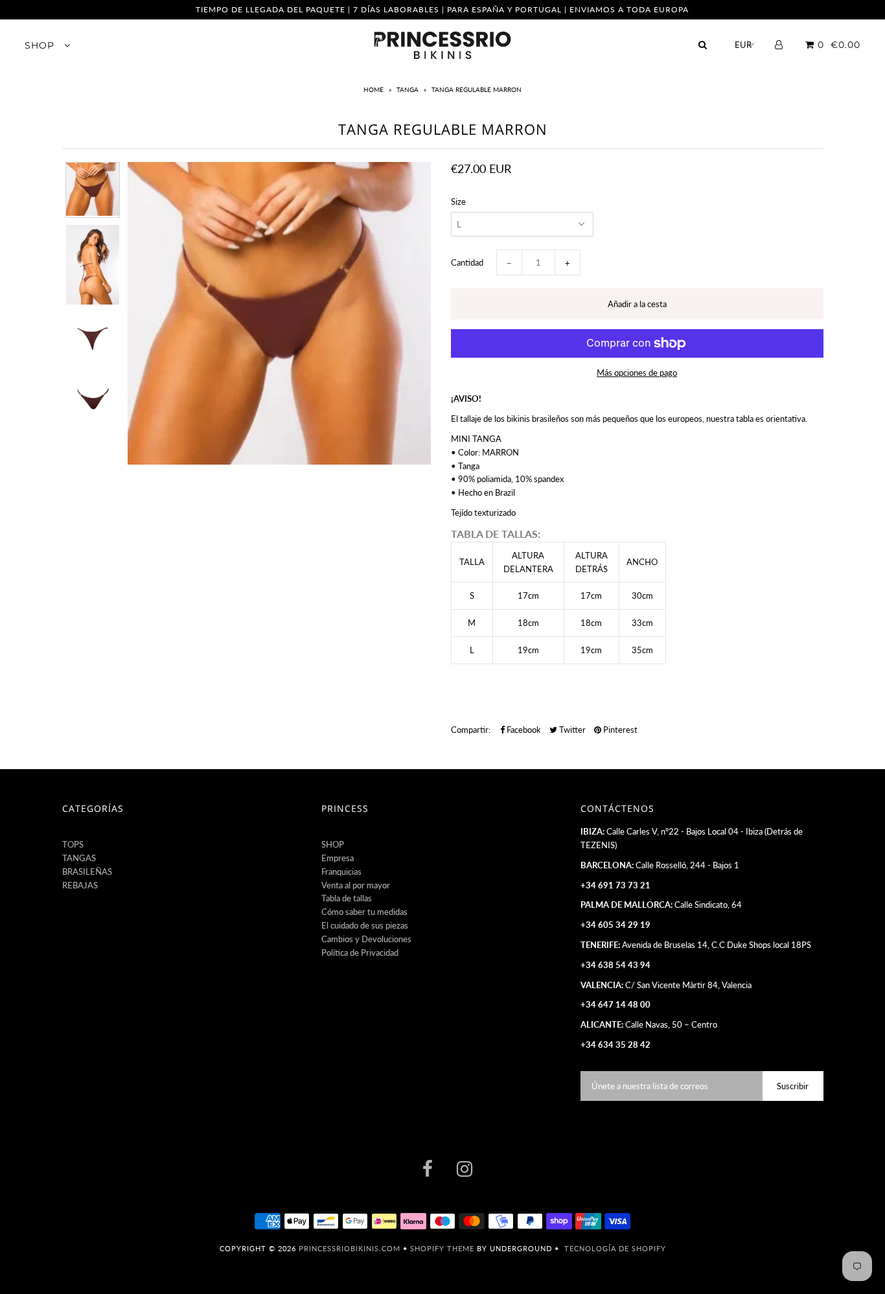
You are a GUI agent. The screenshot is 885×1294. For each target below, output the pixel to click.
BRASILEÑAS (87, 871)
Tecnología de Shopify (615, 1248)
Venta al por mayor (355, 885)
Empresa (337, 858)
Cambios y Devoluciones (366, 939)
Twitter (571, 729)
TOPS (73, 844)
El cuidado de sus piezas (364, 925)
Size (458, 201)
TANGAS (79, 858)
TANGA (408, 89)
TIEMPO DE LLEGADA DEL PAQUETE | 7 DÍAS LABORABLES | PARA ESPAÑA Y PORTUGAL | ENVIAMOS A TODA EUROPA (442, 9)
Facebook (523, 729)
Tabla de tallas (346, 898)
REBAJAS (80, 885)
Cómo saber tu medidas (364, 912)
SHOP (41, 45)
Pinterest (619, 729)
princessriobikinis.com (349, 1248)
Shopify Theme (442, 1248)
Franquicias (341, 871)
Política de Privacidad (359, 952)
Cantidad (467, 262)
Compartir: (470, 729)
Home (374, 89)
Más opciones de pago (637, 372)
